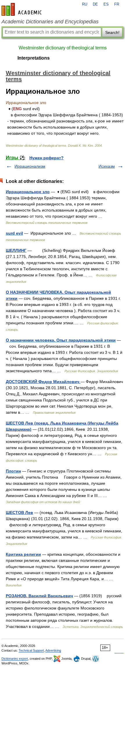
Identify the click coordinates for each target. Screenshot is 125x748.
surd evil (14, 233)
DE (95, 4)
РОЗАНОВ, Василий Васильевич (39, 595)
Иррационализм (30, 166)
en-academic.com (22, 9)
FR (116, 4)
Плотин (13, 471)
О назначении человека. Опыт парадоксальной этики (61, 340)
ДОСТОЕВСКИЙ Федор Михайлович (43, 381)
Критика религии (23, 554)
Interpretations (33, 58)
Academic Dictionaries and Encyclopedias (50, 22)
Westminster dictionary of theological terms (63, 47)
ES (106, 4)
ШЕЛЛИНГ (16, 250)
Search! (112, 32)
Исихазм (107, 166)
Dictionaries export (14, 658)
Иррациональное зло (28, 191)
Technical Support (31, 650)
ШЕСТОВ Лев (19, 512)
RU (84, 4)
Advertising (53, 650)
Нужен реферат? (46, 157)
